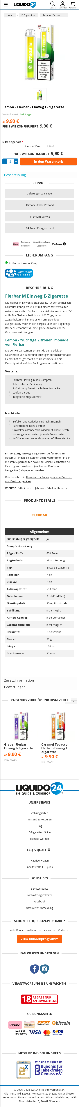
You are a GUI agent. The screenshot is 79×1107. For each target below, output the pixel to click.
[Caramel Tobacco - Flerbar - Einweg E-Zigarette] (58, 726)
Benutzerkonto (40, 888)
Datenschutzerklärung (31, 1097)
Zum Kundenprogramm (39, 939)
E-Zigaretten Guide (39, 832)
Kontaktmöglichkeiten (40, 895)
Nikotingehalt (12, 142)
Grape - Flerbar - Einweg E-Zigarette (18, 746)
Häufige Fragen (39, 860)
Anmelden (63, 8)
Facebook (39, 901)
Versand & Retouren (40, 819)
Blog (39, 826)
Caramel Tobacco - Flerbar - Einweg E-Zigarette (55, 748)
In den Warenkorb (48, 161)
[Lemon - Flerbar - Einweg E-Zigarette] (39, 95)
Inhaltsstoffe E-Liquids (39, 867)
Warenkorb (73, 8)
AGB (74, 1097)
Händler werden (39, 838)
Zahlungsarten (39, 813)
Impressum (9, 1097)
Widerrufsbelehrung (57, 1097)
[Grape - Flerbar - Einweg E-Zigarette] (21, 726)
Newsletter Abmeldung (39, 908)
